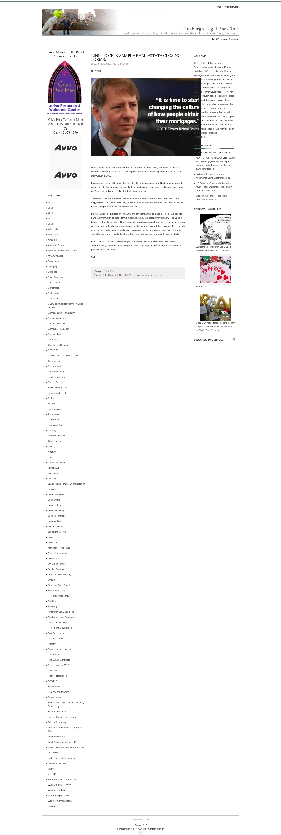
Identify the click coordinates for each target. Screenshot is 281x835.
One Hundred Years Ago (60, 574)
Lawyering (53, 489)
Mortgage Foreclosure (59, 548)
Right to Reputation (57, 676)
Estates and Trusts (57, 393)
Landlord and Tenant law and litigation (66, 483)
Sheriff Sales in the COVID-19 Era (213, 152)
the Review (53, 752)
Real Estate (53, 654)
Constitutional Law (57, 318)
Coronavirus (54, 339)
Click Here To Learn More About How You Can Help (65, 121)
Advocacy (53, 234)
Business (52, 272)
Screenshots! (54, 686)
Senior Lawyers (56, 697)
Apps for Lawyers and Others (63, 250)
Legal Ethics (54, 499)
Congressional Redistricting (61, 313)
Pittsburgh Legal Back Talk (210, 28)
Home (218, 7)
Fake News (53, 414)
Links (50, 537)
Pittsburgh (53, 606)
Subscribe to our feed (208, 340)
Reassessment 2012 (58, 665)
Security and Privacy (58, 692)
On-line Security (56, 569)
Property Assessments (59, 649)
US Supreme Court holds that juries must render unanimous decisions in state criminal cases (214, 187)
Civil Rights (53, 298)
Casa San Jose (55, 277)
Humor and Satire (56, 462)
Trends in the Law (57, 763)
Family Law (53, 419)
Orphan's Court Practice (60, 585)
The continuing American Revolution (66, 747)
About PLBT (231, 7)
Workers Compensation (60, 800)
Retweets (52, 670)
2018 (50, 224)
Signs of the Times (57, 711)
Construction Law (56, 323)
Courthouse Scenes (58, 345)
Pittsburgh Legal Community (62, 617)
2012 (50, 202)
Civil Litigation (54, 293)
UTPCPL (52, 774)
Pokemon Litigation (57, 622)
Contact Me (200, 137)
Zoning (51, 806)
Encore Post (54, 382)
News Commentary (57, 553)
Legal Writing (54, 521)
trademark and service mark (62, 758)
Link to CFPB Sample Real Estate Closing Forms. (136, 57)
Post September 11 (57, 633)
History (51, 446)
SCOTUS (52, 681)
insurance (53, 473)
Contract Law (54, 334)
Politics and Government (60, 628)
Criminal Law (54, 361)
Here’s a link (97, 167)
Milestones (53, 542)
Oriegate (52, 580)
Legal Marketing (56, 510)
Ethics (51, 398)
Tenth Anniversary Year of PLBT (64, 742)
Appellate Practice (57, 245)
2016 (50, 213)
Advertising (53, 229)
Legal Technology (56, 516)
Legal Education (56, 494)
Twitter (51, 768)
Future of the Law (56, 435)
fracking (52, 430)
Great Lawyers (55, 441)
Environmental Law (57, 387)
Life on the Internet (57, 532)
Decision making (56, 371)
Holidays (52, 451)
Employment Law (56, 377)
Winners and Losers (58, 790)
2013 (50, 208)
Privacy (52, 644)
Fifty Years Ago (55, 425)
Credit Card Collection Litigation (63, 355)
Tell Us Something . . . (59, 722)
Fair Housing (54, 409)
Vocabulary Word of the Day (62, 779)
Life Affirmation (55, 526)
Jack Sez (52, 478)
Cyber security (55, 366)
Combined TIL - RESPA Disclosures (125, 274)
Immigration (53, 467)
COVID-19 (53, 350)
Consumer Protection (58, 329)
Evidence (52, 403)
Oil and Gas (54, 558)
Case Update (54, 282)
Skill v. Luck (202, 286)
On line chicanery (56, 564)
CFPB (103, 274)
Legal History (54, 505)
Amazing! (52, 240)
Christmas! (53, 288)
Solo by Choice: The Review (62, 717)
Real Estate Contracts (59, 660)
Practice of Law (55, 638)
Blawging (52, 266)
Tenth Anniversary (57, 736)
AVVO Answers (55, 256)
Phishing (52, 601)
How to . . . (53, 457)
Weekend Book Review (59, 784)
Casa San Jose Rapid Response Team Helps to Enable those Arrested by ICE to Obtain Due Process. (215, 326)
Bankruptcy (53, 261)
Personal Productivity (58, 596)
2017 (50, 218)
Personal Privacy (56, 590)
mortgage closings (153, 274)
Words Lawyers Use (58, 795)
